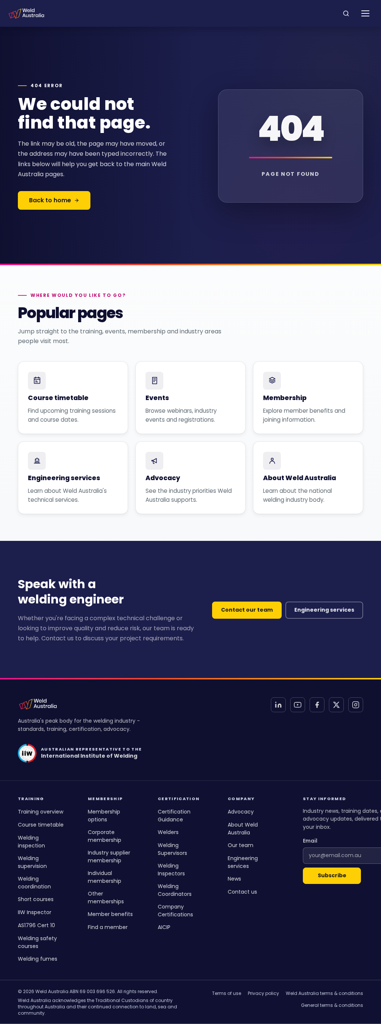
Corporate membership (104, 836)
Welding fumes (37, 959)
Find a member (108, 927)
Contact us (242, 891)
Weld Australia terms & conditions (324, 993)
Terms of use (226, 993)
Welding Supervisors (172, 849)
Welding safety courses (37, 942)
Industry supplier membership (109, 856)
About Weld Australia (243, 828)
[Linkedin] (278, 704)
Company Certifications (175, 910)
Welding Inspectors (171, 869)
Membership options (104, 815)
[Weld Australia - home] (26, 13)
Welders (168, 832)
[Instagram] (355, 704)
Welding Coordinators (175, 890)
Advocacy (241, 811)
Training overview (40, 811)
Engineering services (324, 610)
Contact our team (247, 610)
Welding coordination (34, 882)
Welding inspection (31, 841)
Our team (240, 845)
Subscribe (332, 875)
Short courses (36, 899)
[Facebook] (317, 704)
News (234, 878)
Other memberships (106, 897)
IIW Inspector (34, 912)
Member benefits (110, 914)
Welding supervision (32, 862)
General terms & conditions (332, 1005)
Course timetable (41, 824)
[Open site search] (346, 13)
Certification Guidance (174, 815)
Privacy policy (263, 993)
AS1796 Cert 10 (36, 925)
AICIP (164, 927)
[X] (336, 704)
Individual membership (104, 877)
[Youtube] (297, 704)
